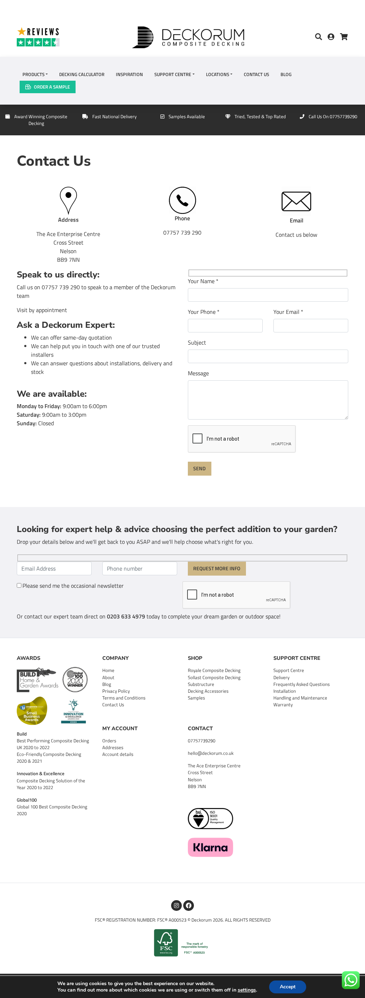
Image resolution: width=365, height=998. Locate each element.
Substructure (201, 684)
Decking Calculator (81, 74)
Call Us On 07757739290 (333, 116)
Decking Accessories (208, 690)
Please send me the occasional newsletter (73, 585)
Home (108, 670)
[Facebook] (188, 905)
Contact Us (256, 74)
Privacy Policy (116, 690)
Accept (287, 986)
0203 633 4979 (126, 616)
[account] (334, 37)
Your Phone (204, 311)
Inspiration (129, 74)
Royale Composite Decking (214, 670)
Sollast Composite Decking (214, 677)
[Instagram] (176, 905)
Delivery (281, 677)
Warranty (283, 704)
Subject (197, 342)
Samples (196, 697)
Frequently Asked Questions (301, 684)
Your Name (203, 281)
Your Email (288, 311)
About (108, 677)
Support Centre (172, 74)
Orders (109, 740)
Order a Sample (52, 86)
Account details (117, 754)
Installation (284, 690)
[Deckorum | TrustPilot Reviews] (57, 36)
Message (198, 373)
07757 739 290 (182, 232)
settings (247, 990)
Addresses (112, 747)
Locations (217, 74)
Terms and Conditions (123, 697)
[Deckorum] (188, 36)
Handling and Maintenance (300, 697)
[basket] (344, 37)
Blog (286, 74)
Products (33, 74)
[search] (318, 37)
